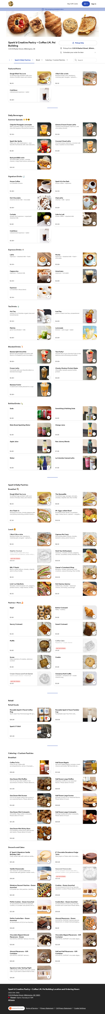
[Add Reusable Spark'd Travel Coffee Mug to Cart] (48, 718)
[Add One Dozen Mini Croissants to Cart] (48, 821)
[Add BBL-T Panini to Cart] (48, 576)
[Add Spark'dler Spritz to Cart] (48, 150)
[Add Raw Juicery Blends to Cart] (94, 450)
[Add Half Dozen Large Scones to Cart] (94, 804)
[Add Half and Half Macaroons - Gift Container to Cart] (94, 960)
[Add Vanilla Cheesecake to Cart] (48, 877)
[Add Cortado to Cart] (48, 223)
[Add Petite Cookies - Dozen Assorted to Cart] (48, 910)
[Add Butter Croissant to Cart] (94, 616)
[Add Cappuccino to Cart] (48, 280)
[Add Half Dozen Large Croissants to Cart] (94, 821)
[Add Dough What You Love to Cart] (48, 82)
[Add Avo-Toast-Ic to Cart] (48, 519)
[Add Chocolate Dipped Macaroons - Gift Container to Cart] (94, 943)
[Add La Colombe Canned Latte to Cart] (94, 467)
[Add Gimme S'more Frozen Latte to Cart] (94, 133)
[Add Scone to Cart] (48, 666)
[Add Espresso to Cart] (48, 296)
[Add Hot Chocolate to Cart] (48, 206)
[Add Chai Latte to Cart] (94, 206)
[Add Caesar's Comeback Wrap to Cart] (94, 576)
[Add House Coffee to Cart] (48, 190)
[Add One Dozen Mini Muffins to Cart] (48, 788)
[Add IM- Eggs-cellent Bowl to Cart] (94, 519)
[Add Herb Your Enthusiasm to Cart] (94, 559)
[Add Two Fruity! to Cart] (94, 360)
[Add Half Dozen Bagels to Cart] (94, 771)
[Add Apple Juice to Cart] (48, 450)
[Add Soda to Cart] (48, 417)
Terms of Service (32, 1008)
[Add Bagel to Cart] (48, 616)
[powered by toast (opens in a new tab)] (16, 1008)
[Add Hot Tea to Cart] (48, 320)
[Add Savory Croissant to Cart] (48, 633)
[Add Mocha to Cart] (94, 263)
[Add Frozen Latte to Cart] (48, 377)
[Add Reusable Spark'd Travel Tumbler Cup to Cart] (94, 718)
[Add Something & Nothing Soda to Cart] (94, 417)
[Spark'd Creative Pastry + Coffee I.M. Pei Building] (10, 3)
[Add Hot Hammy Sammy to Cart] (94, 593)
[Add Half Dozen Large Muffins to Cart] (94, 788)
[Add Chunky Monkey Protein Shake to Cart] (94, 377)
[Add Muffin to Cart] (48, 649)
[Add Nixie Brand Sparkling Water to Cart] (48, 434)
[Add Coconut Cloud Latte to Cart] (94, 150)
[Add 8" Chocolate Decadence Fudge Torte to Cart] (94, 861)
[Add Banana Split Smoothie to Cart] (48, 360)
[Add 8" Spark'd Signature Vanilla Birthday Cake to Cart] (48, 861)
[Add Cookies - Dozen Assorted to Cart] (94, 894)
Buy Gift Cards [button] (72, 4)
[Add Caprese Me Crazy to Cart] (94, 543)
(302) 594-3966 (13, 993)
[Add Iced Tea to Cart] (94, 320)
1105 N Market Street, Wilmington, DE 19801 (24, 995)
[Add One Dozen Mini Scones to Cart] (48, 804)
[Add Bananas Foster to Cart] (48, 393)
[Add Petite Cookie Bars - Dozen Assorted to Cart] (48, 927)
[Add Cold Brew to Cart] (48, 99)
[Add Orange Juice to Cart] (94, 434)
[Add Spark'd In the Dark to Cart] (94, 190)
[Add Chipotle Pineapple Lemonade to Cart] (48, 133)
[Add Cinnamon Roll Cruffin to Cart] (94, 682)
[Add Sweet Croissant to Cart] (94, 633)
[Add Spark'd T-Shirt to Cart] (48, 735)
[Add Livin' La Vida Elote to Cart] (48, 593)
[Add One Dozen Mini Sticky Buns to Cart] (48, 837)
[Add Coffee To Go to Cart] (48, 771)
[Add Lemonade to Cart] (94, 337)
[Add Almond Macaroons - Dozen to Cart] (94, 927)
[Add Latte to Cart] (48, 263)
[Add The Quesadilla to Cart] (94, 503)
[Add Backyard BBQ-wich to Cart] (48, 166)
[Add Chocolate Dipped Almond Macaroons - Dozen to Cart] (48, 943)
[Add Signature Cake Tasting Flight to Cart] (48, 976)
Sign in (93, 4)
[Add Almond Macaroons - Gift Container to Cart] (48, 960)
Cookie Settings (80, 1008)
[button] (24, 60)
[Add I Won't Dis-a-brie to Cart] (94, 82)
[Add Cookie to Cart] (94, 666)
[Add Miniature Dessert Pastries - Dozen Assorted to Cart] (48, 894)
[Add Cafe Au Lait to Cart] (94, 223)
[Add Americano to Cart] (94, 280)
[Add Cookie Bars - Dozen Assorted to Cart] (94, 910)
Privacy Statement (47, 1008)
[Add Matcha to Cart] (48, 337)
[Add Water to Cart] (48, 467)
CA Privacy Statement (64, 1008)
